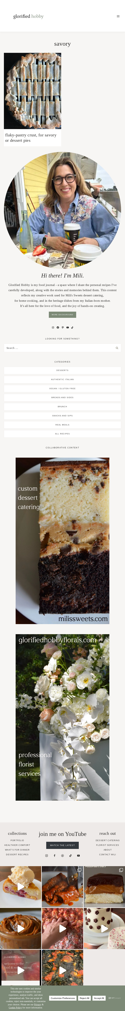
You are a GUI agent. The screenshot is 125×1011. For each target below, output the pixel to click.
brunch (62, 407)
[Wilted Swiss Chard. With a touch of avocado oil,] (62, 970)
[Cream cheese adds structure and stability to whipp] (104, 928)
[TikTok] (70, 855)
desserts (62, 370)
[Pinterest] (62, 855)
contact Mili (107, 854)
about (108, 850)
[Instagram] (46, 855)
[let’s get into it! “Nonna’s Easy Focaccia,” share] (62, 928)
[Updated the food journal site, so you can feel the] (20, 970)
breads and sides (62, 397)
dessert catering (108, 840)
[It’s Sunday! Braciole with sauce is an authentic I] (62, 886)
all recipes (62, 434)
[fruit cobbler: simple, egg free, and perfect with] (20, 886)
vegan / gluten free (62, 389)
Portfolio (17, 840)
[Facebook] (54, 855)
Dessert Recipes (17, 854)
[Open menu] (118, 16)
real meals (63, 425)
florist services (107, 845)
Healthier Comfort (17, 845)
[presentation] (32, 91)
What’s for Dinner (17, 850)
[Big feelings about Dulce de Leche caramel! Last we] (104, 886)
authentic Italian (62, 379)
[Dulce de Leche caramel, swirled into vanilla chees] (20, 928)
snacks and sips (62, 416)
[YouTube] (78, 855)
